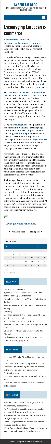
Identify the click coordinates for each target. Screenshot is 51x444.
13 (32, 258)
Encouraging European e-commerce (23, 43)
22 (44, 262)
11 (19, 258)
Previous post (18, 231)
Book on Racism (37, 366)
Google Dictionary (17, 133)
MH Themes (38, 442)
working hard (20, 124)
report (40, 84)
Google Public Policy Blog (21, 223)
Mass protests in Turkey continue (19, 321)
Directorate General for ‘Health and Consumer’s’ (25, 94)
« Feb (6, 272)
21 (38, 262)
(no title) (8, 311)
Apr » (12, 272)
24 (13, 265)
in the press (9, 369)
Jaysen (7, 357)
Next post (34, 231)
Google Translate (35, 130)
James (6, 382)
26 (25, 265)
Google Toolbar (38, 139)
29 (44, 265)
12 (25, 258)
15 (44, 258)
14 (38, 258)
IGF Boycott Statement (14, 289)
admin (15, 40)
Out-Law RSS (13, 394)
